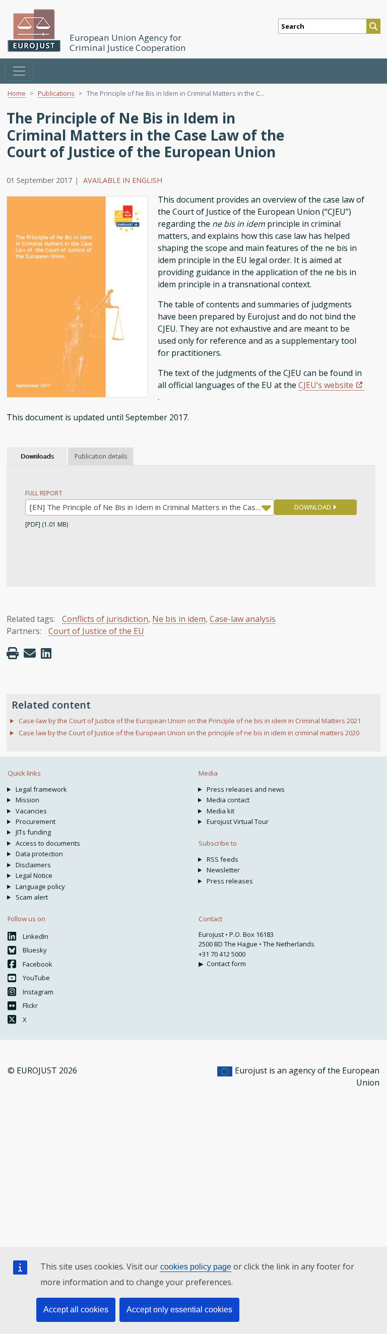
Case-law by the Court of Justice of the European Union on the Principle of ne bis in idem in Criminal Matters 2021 (190, 720)
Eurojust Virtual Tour (238, 821)
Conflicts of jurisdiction (105, 618)
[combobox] (149, 507)
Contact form (226, 963)
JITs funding (33, 832)
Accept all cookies (75, 1309)
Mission (27, 799)
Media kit (220, 810)
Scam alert (32, 897)
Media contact (228, 799)
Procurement (35, 821)
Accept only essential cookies (179, 1309)
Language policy (40, 886)
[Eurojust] (34, 30)
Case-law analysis (243, 618)
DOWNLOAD (313, 507)
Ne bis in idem (179, 618)
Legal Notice (34, 875)
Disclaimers (33, 864)
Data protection (39, 853)
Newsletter (223, 869)
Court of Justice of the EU (96, 631)
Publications (56, 93)
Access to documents (48, 843)
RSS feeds (222, 859)
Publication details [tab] (101, 456)
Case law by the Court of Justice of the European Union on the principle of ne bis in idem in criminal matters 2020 (189, 732)
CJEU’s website (325, 385)
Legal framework (41, 789)
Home (17, 93)
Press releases (230, 880)
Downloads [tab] (37, 456)
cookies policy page (195, 1266)
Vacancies (31, 810)
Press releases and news (246, 789)
